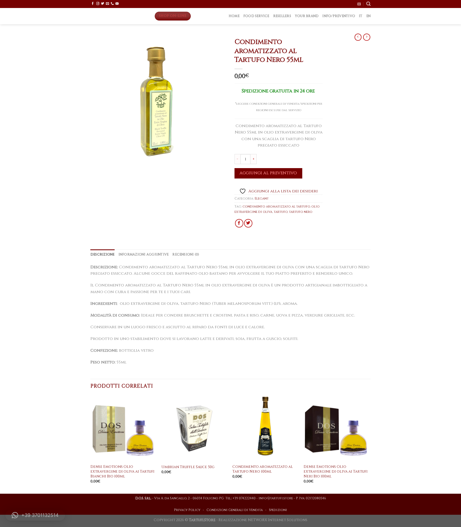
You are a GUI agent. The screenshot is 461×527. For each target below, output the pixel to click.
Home (234, 16)
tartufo (281, 212)
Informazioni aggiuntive (143, 254)
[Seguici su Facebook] (92, 3)
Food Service (256, 16)
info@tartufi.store (276, 498)
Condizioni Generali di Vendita (234, 510)
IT (361, 16)
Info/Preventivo (338, 16)
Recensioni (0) (185, 254)
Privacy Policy (187, 510)
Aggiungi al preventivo (268, 173)
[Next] (369, 444)
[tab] (102, 254)
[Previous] (91, 444)
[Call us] (112, 3)
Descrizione (102, 254)
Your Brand (307, 16)
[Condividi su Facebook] (239, 223)
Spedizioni (278, 510)
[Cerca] (368, 4)
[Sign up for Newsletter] (359, 4)
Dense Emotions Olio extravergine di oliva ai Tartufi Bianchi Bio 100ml (122, 472)
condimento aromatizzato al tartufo (276, 206)
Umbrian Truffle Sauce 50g (187, 467)
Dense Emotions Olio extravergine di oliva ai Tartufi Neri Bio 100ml (336, 472)
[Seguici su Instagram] (97, 3)
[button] (35, 515)
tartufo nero (300, 212)
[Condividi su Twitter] (248, 223)
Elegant (262, 198)
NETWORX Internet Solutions (277, 520)
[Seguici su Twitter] (102, 3)
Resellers (282, 16)
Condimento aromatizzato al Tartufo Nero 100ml (262, 469)
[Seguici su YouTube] (117, 3)
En (368, 16)
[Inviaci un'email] (107, 3)
